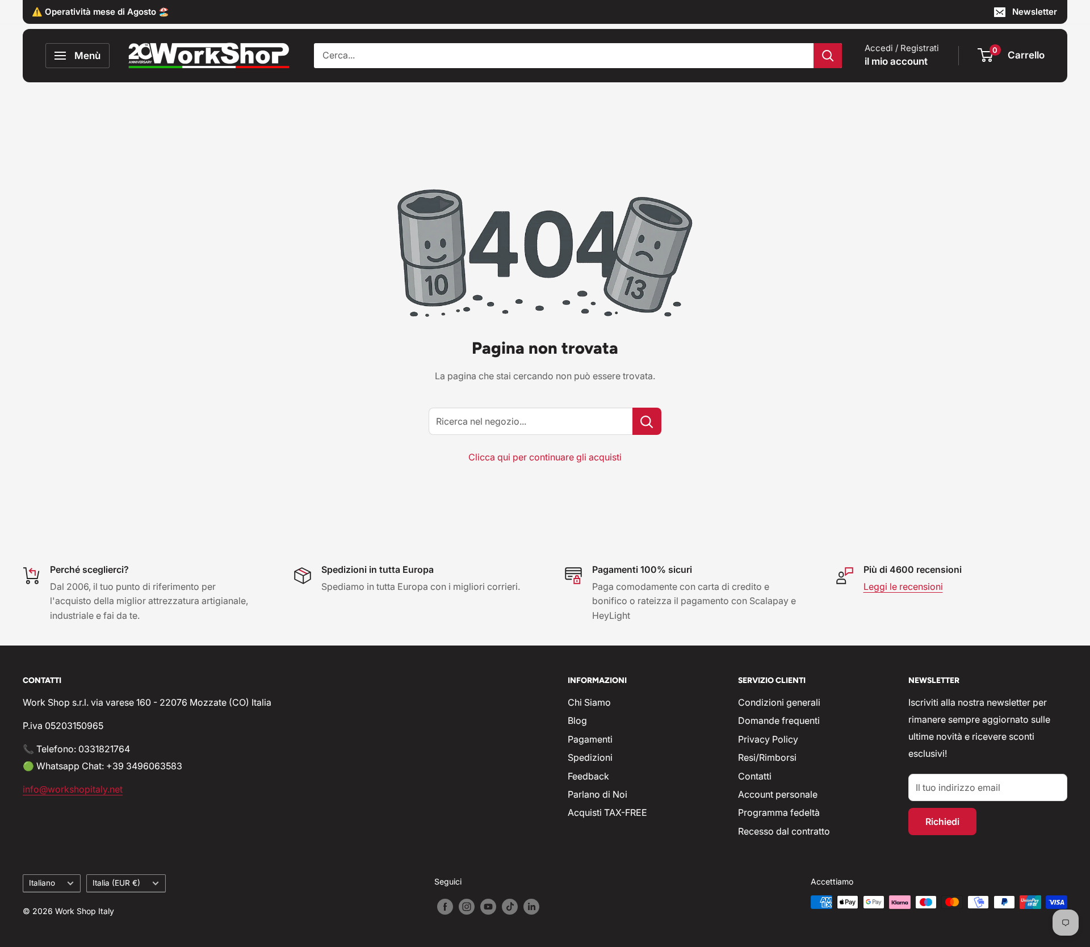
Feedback (588, 776)
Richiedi (942, 821)
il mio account (896, 61)
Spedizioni (590, 757)
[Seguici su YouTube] (488, 906)
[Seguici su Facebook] (445, 906)
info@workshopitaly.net (73, 789)
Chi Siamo (589, 702)
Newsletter (1034, 11)
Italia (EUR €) (116, 882)
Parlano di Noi (597, 794)
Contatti (755, 776)
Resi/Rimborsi (767, 757)
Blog (577, 720)
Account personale (778, 794)
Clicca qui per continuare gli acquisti (545, 457)
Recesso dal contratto (784, 831)
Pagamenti (590, 739)
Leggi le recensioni (903, 586)
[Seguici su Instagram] (467, 906)
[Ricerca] (828, 55)
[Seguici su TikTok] (510, 906)
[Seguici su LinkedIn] (531, 906)
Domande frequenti (779, 720)
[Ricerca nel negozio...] (646, 421)
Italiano (42, 882)
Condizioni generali (779, 702)
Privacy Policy (768, 739)
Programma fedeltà (779, 812)
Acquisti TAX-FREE (607, 812)
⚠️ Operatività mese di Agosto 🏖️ (100, 11)
